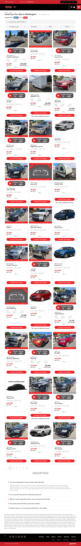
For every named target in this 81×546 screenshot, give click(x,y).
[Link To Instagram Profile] (19, 536)
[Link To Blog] (25, 536)
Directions (66, 536)
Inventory (41, 536)
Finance (53, 536)
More (15, 67)
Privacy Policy (66, 539)
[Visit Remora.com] (73, 544)
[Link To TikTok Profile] (22, 536)
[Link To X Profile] (13, 536)
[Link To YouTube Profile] (16, 536)
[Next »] (26, 467)
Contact (73, 536)
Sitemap (59, 539)
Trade (47, 536)
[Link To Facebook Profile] (10, 536)
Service (60, 536)
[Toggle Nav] (79, 7)
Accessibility (73, 539)
